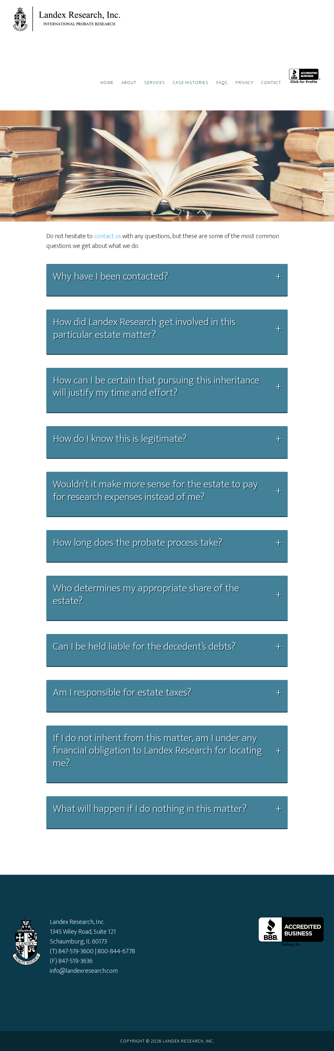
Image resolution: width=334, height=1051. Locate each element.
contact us (107, 236)
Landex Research (69, 19)
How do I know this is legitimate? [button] (120, 439)
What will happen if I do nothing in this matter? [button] (150, 809)
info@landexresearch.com (84, 970)
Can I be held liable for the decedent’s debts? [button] (144, 647)
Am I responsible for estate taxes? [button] (122, 692)
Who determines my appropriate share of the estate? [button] (146, 594)
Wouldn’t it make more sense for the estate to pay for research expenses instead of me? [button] (155, 490)
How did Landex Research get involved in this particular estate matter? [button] (144, 328)
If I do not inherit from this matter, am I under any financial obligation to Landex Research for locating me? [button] (157, 751)
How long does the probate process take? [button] (137, 543)
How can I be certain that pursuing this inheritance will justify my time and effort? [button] (156, 386)
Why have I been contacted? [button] (110, 276)
